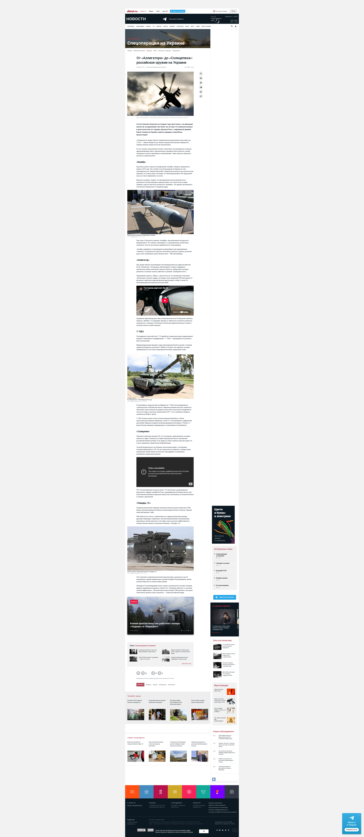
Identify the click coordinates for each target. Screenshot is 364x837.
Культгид (180, 26)
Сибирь (172, 26)
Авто (192, 26)
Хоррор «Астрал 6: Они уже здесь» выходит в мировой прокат (227, 745)
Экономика (140, 26)
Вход (233, 11)
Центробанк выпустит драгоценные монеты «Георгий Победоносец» (225, 737)
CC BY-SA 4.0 (141, 237)
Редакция (130, 820)
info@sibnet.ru (131, 824)
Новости (143, 11)
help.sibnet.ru (175, 807)
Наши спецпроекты (134, 805)
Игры (187, 26)
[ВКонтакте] (201, 78)
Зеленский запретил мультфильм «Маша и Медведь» (225, 768)
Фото (137, 117)
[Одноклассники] (201, 83)
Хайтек (158, 26)
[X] (201, 73)
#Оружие (149, 50)
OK (204, 831)
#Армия (129, 50)
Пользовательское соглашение (218, 807)
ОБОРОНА (134, 602)
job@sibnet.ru (197, 807)
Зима (198, 26)
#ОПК (155, 50)
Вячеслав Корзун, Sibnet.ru (158, 67)
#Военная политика (139, 50)
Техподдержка (176, 803)
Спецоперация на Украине (145, 646)
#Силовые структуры (164, 50)
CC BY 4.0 (185, 117)
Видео (151, 11)
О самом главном (221, 606)
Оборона (140, 684)
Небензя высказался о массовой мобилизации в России (226, 760)
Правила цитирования (215, 803)
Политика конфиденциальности (218, 810)
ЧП (153, 26)
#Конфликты (176, 50)
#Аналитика (171, 684)
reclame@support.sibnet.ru (157, 807)
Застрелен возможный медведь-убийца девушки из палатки (227, 752)
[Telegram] (201, 87)
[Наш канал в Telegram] (179, 22)
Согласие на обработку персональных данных (223, 812)
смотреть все (186, 663)
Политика (130, 26)
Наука (165, 26)
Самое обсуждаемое (223, 731)
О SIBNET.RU (131, 803)
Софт (158, 11)
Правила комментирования (217, 805)
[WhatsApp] (201, 92)
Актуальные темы (223, 549)
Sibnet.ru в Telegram (178, 11)
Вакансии (197, 803)
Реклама (152, 803)
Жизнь (148, 26)
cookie (188, 830)
